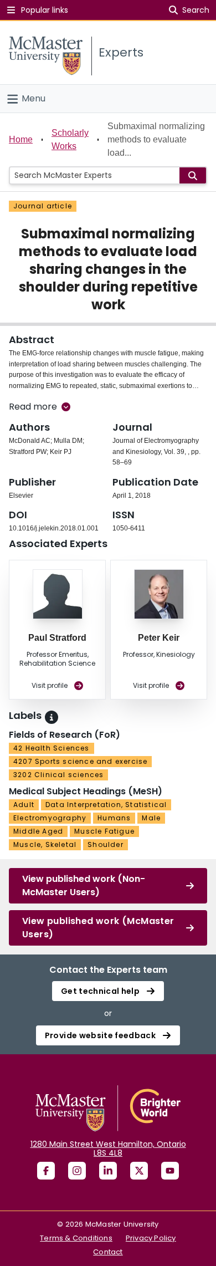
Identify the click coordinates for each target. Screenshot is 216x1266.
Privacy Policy (151, 1238)
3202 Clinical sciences (58, 774)
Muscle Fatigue (104, 831)
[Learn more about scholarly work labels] (51, 717)
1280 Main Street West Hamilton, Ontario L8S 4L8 (108, 1148)
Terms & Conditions (76, 1238)
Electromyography (49, 818)
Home (21, 139)
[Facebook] (46, 1171)
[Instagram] (77, 1171)
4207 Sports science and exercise (80, 761)
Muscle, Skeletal (44, 844)
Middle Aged (38, 831)
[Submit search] (192, 175)
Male (151, 818)
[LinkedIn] (108, 1171)
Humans (114, 818)
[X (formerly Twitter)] (139, 1171)
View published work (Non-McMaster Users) (83, 885)
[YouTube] (170, 1171)
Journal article (42, 206)
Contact (107, 1252)
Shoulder (106, 844)
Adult (23, 804)
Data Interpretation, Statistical (106, 804)
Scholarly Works (70, 139)
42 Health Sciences (51, 748)
